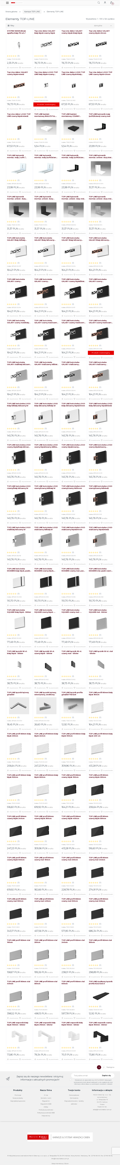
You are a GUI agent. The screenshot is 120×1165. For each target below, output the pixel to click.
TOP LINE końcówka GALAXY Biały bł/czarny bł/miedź (99, 239)
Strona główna (11, 12)
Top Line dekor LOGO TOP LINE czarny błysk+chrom (100, 73)
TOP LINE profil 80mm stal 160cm (18, 941)
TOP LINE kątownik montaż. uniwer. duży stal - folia (100, 198)
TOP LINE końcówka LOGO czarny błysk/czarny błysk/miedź (100, 446)
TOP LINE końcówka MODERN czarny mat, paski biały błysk (73, 570)
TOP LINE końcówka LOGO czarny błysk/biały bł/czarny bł (19, 446)
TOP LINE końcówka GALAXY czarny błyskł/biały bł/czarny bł (73, 280)
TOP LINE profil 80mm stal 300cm (100, 941)
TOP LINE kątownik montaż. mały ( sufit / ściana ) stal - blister (16, 156)
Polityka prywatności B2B (46, 1113)
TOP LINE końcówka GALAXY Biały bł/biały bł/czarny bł (16, 239)
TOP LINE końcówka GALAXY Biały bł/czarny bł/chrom (72, 239)
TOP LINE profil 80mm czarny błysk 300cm (44, 817)
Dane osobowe (74, 1095)
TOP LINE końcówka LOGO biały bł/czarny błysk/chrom (73, 405)
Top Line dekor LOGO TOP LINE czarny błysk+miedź (19, 115)
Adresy (46, 1107)
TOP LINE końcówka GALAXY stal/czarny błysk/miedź (98, 363)
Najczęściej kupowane (17, 1101)
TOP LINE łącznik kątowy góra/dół (18, 693)
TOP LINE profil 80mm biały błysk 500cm (19, 776)
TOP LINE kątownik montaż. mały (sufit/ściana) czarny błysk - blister (73, 156)
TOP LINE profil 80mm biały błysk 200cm (19, 735)
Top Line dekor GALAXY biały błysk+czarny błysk (44, 32)
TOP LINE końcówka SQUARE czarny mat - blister (71, 611)
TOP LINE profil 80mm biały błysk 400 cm (101, 735)
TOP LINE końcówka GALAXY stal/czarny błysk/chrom (70, 363)
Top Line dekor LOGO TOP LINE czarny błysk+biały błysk (73, 73)
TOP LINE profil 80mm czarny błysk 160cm (71, 776)
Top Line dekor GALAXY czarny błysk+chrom (99, 32)
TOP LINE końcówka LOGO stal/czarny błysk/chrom (73, 528)
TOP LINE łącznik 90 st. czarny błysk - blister (44, 652)
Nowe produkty (18, 1098)
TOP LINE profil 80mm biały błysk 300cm (73, 735)
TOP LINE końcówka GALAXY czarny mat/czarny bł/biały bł (46, 321)
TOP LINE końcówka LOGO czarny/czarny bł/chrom (73, 487)
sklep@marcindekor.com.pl (102, 1109)
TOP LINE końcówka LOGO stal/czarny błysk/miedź (100, 528)
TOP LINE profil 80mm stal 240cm (73, 941)
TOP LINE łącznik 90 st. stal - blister (101, 652)
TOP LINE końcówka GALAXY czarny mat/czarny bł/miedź (100, 321)
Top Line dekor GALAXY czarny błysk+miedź (17, 73)
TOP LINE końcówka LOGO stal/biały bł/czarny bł (19, 528)
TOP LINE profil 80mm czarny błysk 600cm (16, 859)
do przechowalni (26, 67)
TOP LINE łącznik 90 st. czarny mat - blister (72, 652)
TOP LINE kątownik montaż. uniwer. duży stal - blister (73, 198)
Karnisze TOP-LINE (32, 12)
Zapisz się (106, 1075)
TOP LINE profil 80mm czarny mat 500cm (71, 900)
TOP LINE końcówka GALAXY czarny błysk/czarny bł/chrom (16, 280)
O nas (46, 1095)
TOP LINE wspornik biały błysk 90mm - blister (72, 1024)
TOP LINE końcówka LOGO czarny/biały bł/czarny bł (19, 487)
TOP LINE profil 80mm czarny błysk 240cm (16, 817)
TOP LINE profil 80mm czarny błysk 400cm (71, 817)
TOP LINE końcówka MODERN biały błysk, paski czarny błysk (18, 570)
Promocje (18, 1095)
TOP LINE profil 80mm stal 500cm (45, 982)
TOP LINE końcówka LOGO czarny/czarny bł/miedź (100, 487)
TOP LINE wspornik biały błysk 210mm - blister (45, 1024)
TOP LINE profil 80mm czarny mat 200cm (71, 859)
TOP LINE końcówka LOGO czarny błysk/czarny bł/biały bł (46, 446)
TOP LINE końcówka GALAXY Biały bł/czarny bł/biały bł (44, 239)
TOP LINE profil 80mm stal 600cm (73, 982)
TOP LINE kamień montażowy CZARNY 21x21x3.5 (71, 115)
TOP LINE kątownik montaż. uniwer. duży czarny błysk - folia (16, 198)
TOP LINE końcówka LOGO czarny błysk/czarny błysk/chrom (73, 446)
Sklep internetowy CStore (60, 1163)
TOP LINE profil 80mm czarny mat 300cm (16, 900)
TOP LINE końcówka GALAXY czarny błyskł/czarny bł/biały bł (99, 280)
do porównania (13, 67)
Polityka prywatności (46, 1110)
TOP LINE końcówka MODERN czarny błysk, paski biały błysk (44, 570)
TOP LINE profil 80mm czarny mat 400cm (44, 900)
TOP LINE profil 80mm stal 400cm (18, 982)
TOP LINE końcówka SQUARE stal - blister (98, 611)
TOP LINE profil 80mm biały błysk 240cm (46, 735)
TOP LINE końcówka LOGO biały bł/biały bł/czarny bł (19, 405)
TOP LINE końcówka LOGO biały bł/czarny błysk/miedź (100, 405)
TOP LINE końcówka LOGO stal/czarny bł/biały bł (46, 528)
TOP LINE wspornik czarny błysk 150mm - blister (100, 1024)
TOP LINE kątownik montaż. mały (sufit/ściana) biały (46, 156)
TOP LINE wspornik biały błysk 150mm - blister (17, 1024)
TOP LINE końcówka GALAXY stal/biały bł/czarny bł (19, 363)
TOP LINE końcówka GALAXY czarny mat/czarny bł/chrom (73, 321)
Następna (110, 1067)
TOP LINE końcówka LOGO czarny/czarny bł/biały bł (46, 487)
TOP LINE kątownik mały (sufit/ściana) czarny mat (99, 115)
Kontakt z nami (46, 1098)
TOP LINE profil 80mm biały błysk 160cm (101, 693)
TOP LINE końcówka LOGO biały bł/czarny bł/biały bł (46, 405)
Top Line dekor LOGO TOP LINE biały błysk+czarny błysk (46, 73)
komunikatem (100, 1080)
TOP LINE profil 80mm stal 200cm (45, 941)
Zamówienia (74, 1098)
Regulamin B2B (46, 1104)
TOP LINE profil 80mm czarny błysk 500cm (98, 817)
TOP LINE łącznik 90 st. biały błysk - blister (17, 652)
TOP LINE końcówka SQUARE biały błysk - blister (19, 611)
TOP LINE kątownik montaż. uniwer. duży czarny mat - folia (43, 198)
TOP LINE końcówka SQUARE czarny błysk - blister (44, 611)
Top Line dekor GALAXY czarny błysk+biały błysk (72, 32)
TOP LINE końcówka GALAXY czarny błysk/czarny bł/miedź (43, 280)
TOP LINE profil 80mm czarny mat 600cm (98, 900)
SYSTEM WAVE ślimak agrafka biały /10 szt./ (16, 32)
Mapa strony (46, 1116)
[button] (98, 2)
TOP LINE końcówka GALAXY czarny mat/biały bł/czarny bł (18, 321)
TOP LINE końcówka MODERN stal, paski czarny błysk (100, 570)
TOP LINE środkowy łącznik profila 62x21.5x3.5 (100, 982)
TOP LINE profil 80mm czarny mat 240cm (98, 859)
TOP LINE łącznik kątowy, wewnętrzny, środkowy (45, 693)
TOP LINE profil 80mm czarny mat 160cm (44, 859)
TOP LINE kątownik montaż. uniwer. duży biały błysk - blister (100, 156)
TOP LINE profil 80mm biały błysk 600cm (46, 776)
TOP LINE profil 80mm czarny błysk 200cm (98, 776)
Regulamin (46, 1101)
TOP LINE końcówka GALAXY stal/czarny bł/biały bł (46, 363)
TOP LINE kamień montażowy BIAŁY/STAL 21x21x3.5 (44, 115)
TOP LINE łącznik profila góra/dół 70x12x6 (72, 693)
